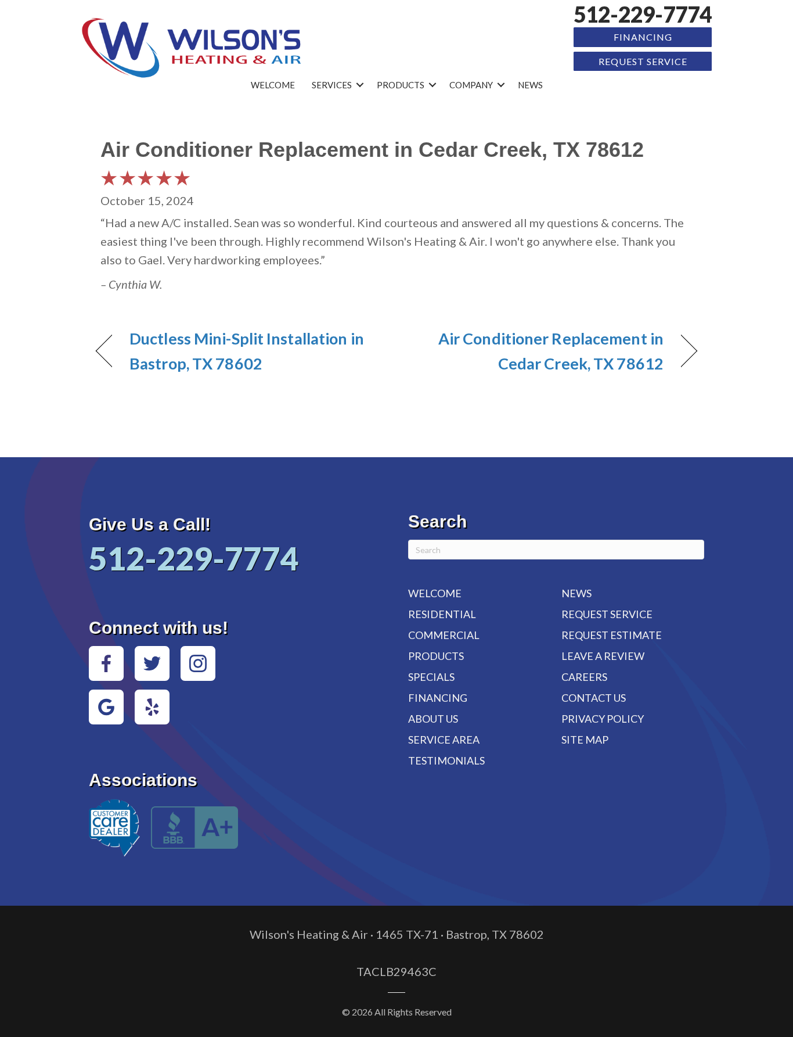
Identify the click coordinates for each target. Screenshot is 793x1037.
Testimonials (446, 760)
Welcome (273, 85)
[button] (360, 85)
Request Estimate (611, 635)
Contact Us (593, 697)
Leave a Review (602, 656)
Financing (643, 36)
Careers (584, 676)
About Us (433, 718)
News (530, 85)
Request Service (643, 61)
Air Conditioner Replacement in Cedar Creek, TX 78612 (539, 351)
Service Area (444, 739)
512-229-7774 (643, 14)
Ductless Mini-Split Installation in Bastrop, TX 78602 (246, 351)
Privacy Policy (602, 718)
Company (471, 85)
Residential (442, 614)
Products (400, 85)
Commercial (444, 635)
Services (332, 85)
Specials (431, 676)
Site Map (584, 739)
